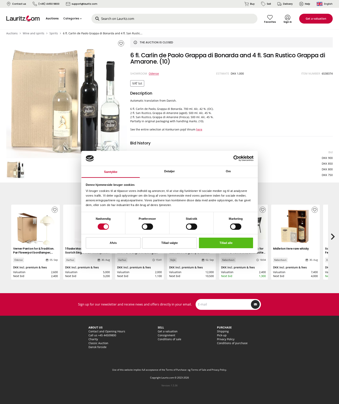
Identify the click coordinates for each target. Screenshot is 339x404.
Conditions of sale (169, 339)
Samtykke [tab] (111, 171)
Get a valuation (316, 18)
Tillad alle (226, 242)
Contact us (19, 3)
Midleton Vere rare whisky (291, 249)
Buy (252, 3)
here (199, 129)
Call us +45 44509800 (102, 335)
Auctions (12, 33)
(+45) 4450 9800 (48, 3)
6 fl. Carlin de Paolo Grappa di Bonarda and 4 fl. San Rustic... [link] (102, 33)
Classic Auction (98, 343)
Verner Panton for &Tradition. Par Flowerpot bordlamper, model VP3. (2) (33, 252)
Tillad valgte (169, 242)
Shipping (223, 331)
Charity (93, 339)
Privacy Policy (225, 339)
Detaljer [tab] (169, 171)
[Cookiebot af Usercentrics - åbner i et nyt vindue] (236, 158)
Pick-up (222, 335)
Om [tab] (228, 171)
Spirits (53, 33)
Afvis (113, 242)
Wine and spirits (33, 33)
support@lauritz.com (84, 3)
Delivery (288, 3)
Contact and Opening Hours (106, 331)
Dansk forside (97, 347)
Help (307, 3)
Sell (269, 3)
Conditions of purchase (232, 343)
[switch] (147, 226)
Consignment (166, 335)
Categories (71, 18)
